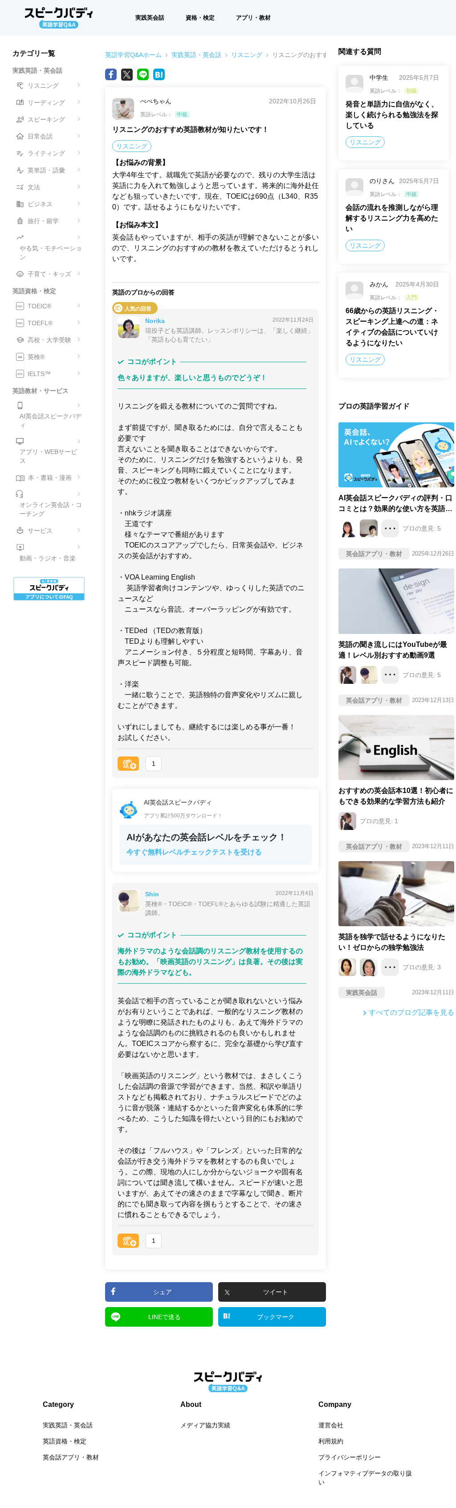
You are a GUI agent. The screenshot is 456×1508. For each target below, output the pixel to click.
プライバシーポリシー (349, 1457)
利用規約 (330, 1441)
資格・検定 (200, 17)
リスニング (246, 54)
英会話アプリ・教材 (71, 1457)
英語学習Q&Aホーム (133, 54)
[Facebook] (111, 74)
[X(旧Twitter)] (127, 74)
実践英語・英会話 (196, 54)
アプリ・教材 (253, 17)
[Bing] (159, 74)
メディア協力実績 (205, 1425)
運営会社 (330, 1425)
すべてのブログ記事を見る (411, 1012)
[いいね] (128, 763)
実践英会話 (149, 17)
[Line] (143, 74)
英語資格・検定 (64, 1441)
